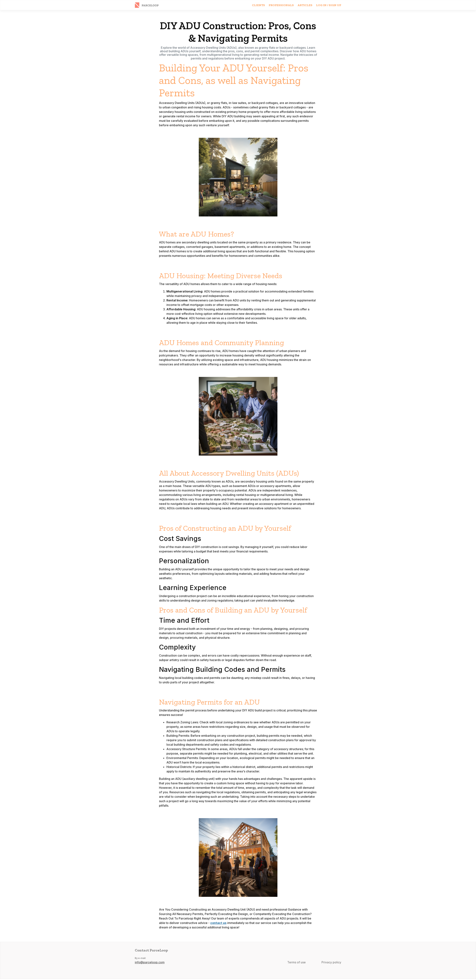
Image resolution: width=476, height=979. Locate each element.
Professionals (281, 5)
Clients (258, 5)
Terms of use (296, 962)
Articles (305, 5)
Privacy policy (331, 962)
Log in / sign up (328, 5)
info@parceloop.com (150, 962)
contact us (218, 923)
